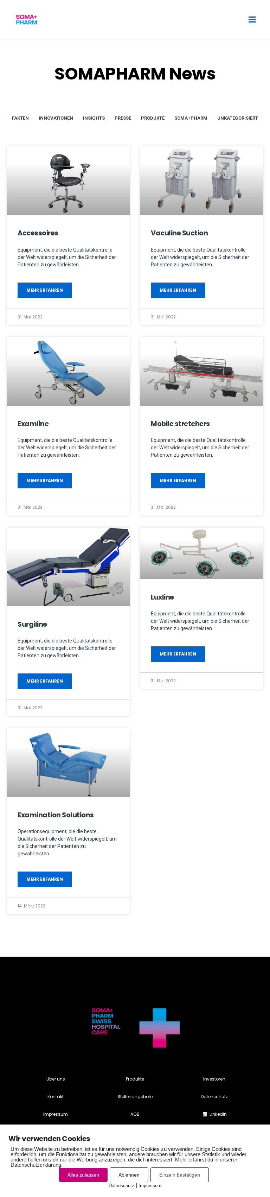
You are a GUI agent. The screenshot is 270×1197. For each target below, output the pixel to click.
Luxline (162, 597)
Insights (94, 118)
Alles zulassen (83, 1175)
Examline (33, 424)
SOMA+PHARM (190, 118)
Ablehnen (129, 1175)
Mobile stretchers (180, 424)
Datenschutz (121, 1185)
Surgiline (32, 624)
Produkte (153, 118)
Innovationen (56, 118)
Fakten (20, 118)
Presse (123, 118)
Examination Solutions (56, 815)
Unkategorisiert (237, 118)
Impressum (150, 1185)
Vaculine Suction (179, 233)
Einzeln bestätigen (179, 1175)
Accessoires (38, 233)
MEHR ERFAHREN (44, 290)
